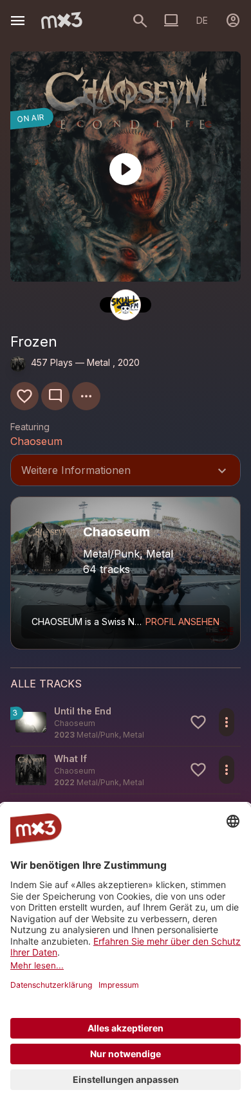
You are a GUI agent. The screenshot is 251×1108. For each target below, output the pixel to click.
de (202, 20)
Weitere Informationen (125, 471)
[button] (125, 722)
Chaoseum (36, 441)
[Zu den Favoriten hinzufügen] (24, 396)
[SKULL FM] (125, 304)
